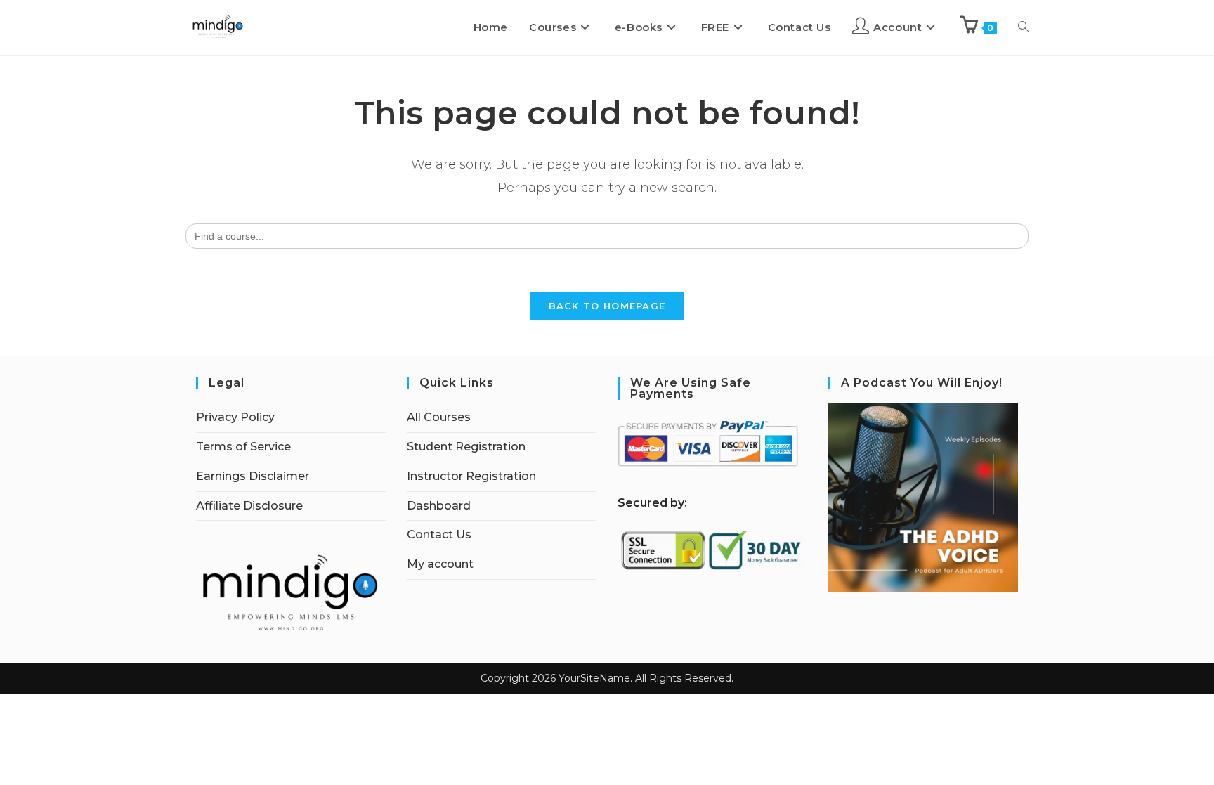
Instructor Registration (471, 476)
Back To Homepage (607, 305)
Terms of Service (243, 446)
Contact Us (439, 534)
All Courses (439, 417)
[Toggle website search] (1023, 27)
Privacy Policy (235, 417)
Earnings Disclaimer (252, 476)
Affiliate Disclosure (249, 505)
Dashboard (439, 505)
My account (440, 564)
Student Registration (466, 446)
